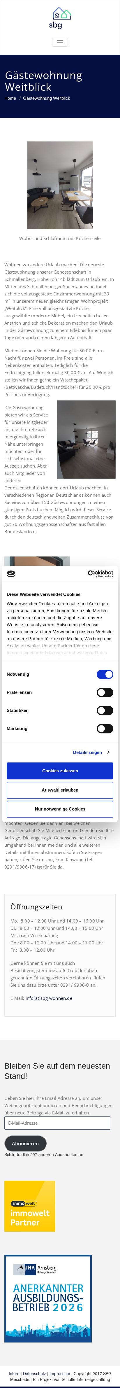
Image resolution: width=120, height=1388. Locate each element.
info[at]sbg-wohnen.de (49, 998)
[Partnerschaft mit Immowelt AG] (29, 1206)
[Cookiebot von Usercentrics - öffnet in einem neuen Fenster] (87, 574)
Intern (14, 1373)
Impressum (60, 1373)
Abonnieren (25, 1143)
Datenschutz (34, 1373)
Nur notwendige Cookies (60, 808)
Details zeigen (87, 752)
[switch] (105, 692)
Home (10, 98)
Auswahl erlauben (60, 789)
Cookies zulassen (60, 770)
